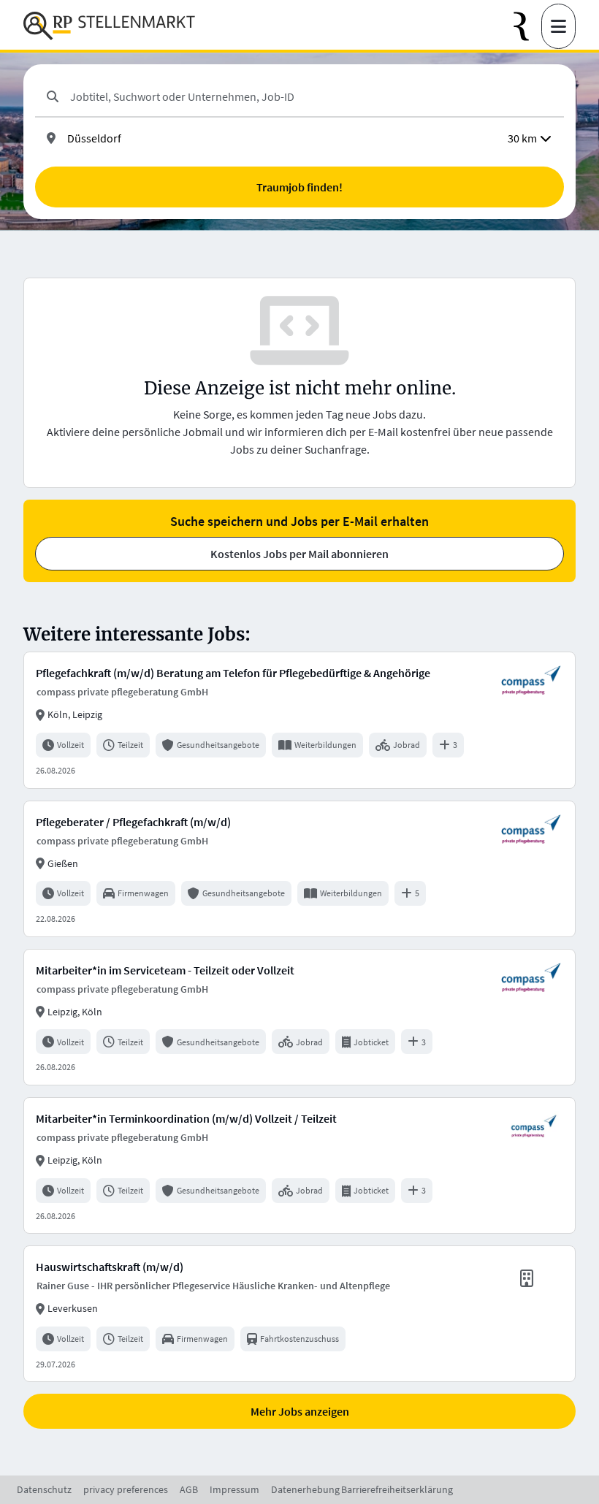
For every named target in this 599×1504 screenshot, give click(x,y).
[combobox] (311, 96)
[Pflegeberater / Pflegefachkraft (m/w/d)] (299, 868)
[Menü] (558, 26)
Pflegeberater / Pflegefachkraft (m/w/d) (133, 821)
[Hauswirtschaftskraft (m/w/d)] (299, 1313)
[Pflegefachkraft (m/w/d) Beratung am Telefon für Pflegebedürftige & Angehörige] (299, 719)
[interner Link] (109, 26)
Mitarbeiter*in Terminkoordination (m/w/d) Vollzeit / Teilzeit (186, 1118)
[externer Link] (527, 27)
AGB (189, 1489)
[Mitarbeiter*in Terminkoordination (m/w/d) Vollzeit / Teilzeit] (299, 1165)
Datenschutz (44, 1489)
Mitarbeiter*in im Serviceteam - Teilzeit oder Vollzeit (165, 970)
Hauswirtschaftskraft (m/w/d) (109, 1266)
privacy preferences (125, 1489)
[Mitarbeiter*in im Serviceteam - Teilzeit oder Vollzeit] (299, 1017)
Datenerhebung (305, 1489)
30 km (522, 138)
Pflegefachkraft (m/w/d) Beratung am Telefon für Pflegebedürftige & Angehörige (233, 672)
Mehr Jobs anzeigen (300, 1411)
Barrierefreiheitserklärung (397, 1489)
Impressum (234, 1489)
